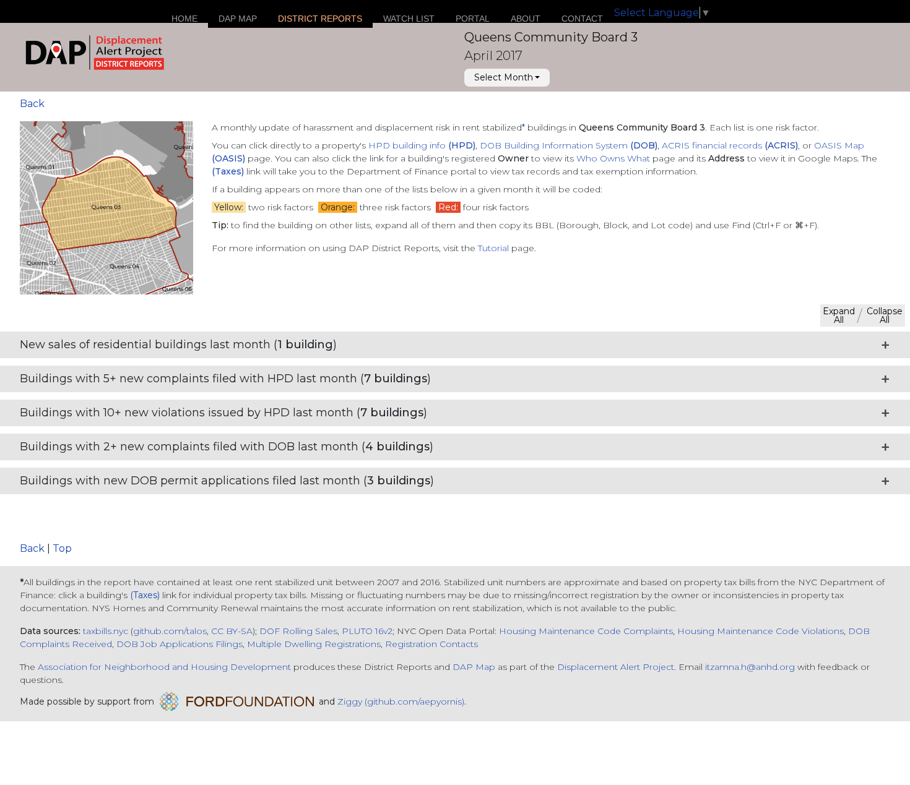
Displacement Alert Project (615, 666)
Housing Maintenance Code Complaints (586, 631)
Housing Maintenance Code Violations (760, 631)
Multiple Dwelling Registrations (314, 644)
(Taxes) (145, 595)
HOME (184, 19)
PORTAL (473, 19)
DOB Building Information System (568, 145)
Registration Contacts (431, 644)
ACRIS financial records (730, 145)
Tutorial (493, 248)
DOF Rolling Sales (298, 631)
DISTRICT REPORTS (320, 19)
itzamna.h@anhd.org (750, 666)
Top (62, 548)
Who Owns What (614, 158)
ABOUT (525, 19)
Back (32, 103)
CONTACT (582, 19)
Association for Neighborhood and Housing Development (164, 666)
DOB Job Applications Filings (179, 644)
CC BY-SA (232, 631)
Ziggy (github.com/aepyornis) (400, 701)
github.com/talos (170, 631)
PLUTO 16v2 (367, 631)
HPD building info (421, 145)
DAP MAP (238, 19)
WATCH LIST (409, 19)
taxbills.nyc (105, 631)
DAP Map (474, 666)
